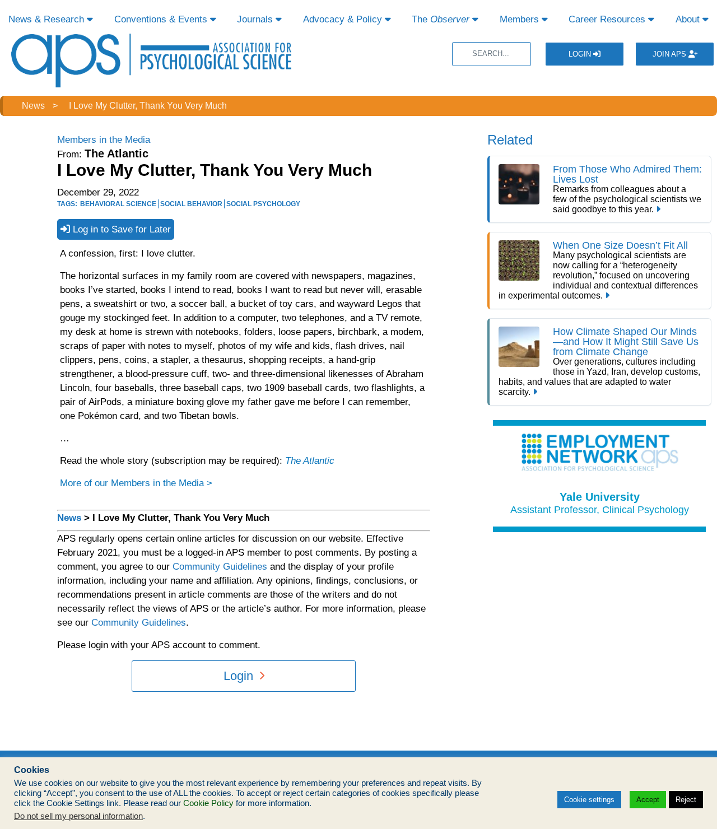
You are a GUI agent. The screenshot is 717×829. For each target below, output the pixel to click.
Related (510, 139)
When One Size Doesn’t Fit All (620, 245)
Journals (256, 19)
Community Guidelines (220, 566)
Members (521, 19)
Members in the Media (103, 139)
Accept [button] (647, 799)
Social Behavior (191, 204)
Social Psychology (263, 204)
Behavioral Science (118, 204)
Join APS (670, 54)
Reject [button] (686, 799)
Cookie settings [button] (589, 799)
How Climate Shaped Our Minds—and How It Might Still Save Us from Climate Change (626, 341)
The (440, 19)
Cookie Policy (208, 803)
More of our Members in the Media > (136, 483)
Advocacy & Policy (344, 19)
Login (581, 54)
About (689, 19)
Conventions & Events (162, 19)
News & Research (47, 19)
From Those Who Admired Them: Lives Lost (627, 174)
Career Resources (608, 19)
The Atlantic (309, 460)
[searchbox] (491, 54)
